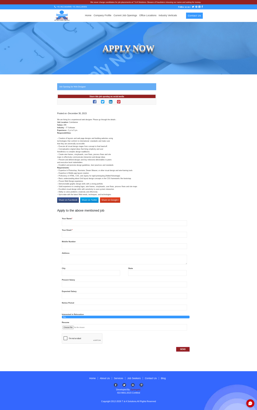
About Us (105, 378)
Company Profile (102, 15)
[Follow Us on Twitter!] (124, 386)
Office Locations (147, 15)
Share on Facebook (68, 200)
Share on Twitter (89, 200)
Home (88, 15)
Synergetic (135, 389)
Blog (163, 378)
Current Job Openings (125, 15)
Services (118, 378)
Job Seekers (134, 378)
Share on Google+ (110, 200)
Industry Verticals (168, 15)
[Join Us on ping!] (141, 386)
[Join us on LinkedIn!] (133, 386)
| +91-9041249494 (79, 7)
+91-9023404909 (63, 7)
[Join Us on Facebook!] (116, 386)
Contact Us (194, 15)
